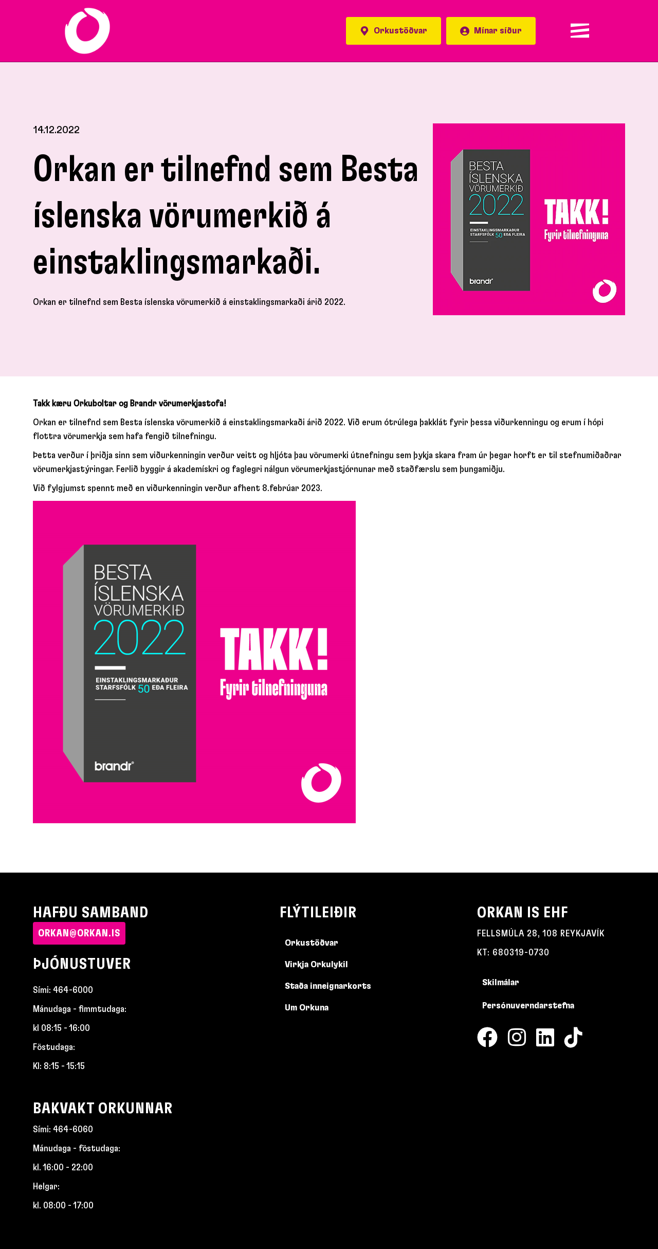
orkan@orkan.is (79, 933)
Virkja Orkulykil (316, 964)
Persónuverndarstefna (528, 1005)
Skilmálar (500, 982)
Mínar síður (498, 30)
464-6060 (73, 1129)
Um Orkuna (306, 1007)
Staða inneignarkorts (328, 986)
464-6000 (73, 990)
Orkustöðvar (400, 30)
